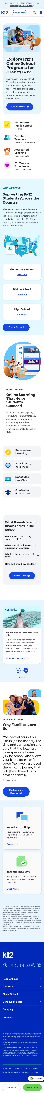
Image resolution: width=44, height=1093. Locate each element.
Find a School (16, 327)
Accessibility (26, 1072)
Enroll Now (12, 889)
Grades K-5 (22, 275)
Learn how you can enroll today (21, 6)
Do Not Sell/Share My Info (11, 1072)
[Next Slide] (26, 670)
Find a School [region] (19, 13)
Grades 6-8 (22, 294)
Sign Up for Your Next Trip (17, 658)
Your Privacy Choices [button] (31, 1068)
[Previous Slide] (18, 670)
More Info (11, 1087)
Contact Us (12, 844)
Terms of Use (7, 1068)
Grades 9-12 (22, 314)
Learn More (20, 575)
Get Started (18, 106)
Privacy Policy (17, 1068)
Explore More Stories (16, 792)
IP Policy (35, 1072)
